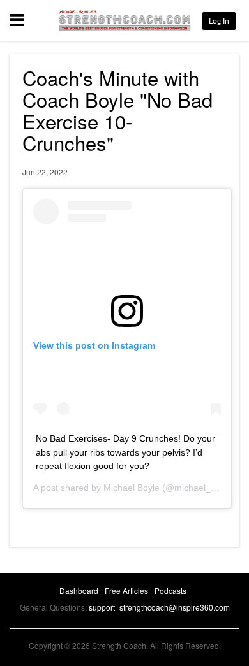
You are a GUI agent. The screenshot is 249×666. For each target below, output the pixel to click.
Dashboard (78, 590)
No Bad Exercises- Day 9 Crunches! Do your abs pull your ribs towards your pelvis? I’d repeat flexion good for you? (125, 452)
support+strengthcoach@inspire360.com (159, 607)
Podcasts (170, 590)
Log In (219, 21)
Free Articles (126, 590)
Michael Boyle (131, 487)
